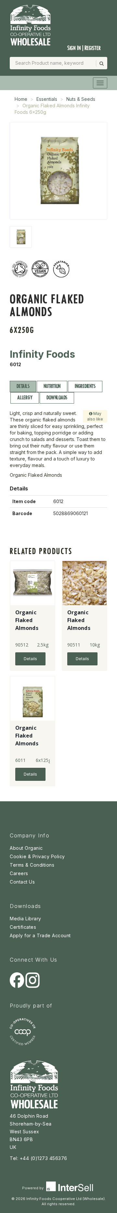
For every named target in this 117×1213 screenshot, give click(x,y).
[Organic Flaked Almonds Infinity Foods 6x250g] (21, 237)
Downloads (56, 397)
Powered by (33, 1188)
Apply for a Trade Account (40, 935)
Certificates (23, 927)
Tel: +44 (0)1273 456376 (38, 1158)
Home (21, 99)
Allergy (24, 397)
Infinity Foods (42, 354)
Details (23, 386)
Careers (19, 873)
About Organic (26, 848)
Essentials (46, 99)
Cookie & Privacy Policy (37, 856)
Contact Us (22, 882)
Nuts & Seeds (80, 99)
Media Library (25, 918)
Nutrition (52, 386)
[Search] (101, 63)
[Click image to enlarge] (58, 171)
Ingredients (85, 386)
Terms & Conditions (32, 865)
